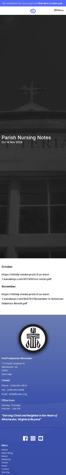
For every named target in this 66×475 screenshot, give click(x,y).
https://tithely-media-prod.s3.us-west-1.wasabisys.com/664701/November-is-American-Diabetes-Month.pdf (33, 298)
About (5, 456)
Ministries (6, 459)
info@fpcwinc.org (18, 393)
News (4, 465)
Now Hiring (7, 452)
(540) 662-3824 (18, 385)
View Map (7, 374)
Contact (5, 468)
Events (5, 462)
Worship (6, 472)
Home (5, 449)
